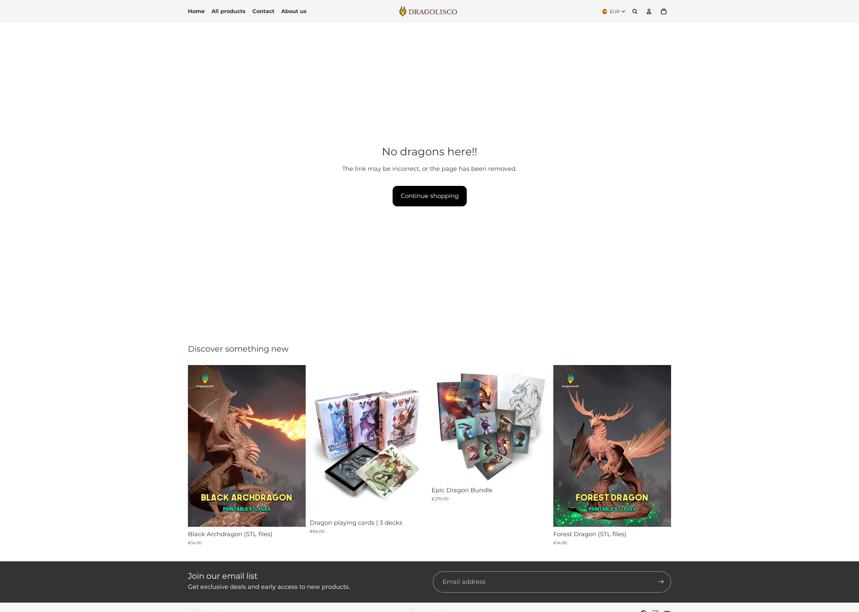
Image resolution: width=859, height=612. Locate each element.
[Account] (649, 11)
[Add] (295, 516)
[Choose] (417, 505)
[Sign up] (661, 582)
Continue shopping (430, 196)
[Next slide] (296, 446)
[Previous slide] (198, 446)
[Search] (634, 11)
